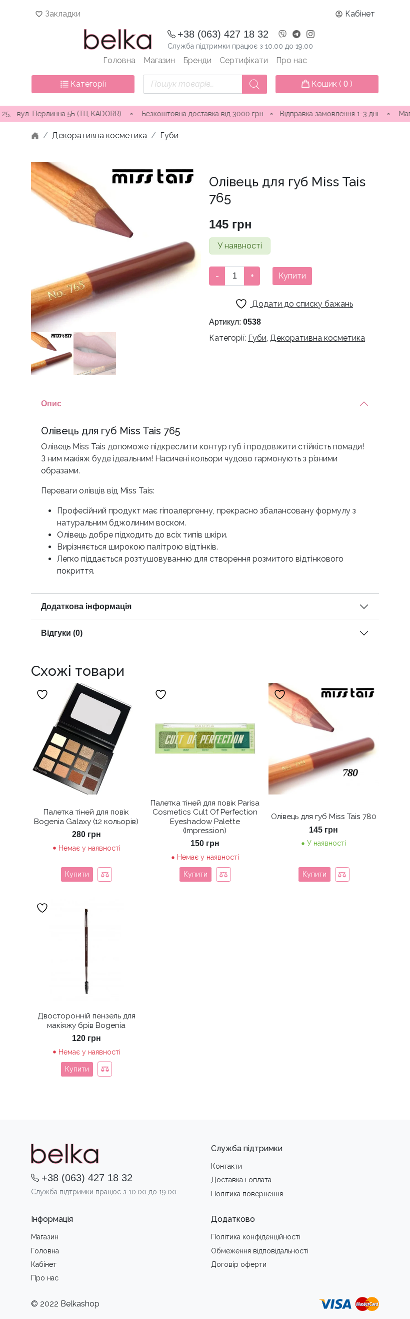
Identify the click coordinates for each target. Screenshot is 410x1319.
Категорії (87, 84)
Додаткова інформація (86, 606)
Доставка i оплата (241, 1180)
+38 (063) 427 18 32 (223, 34)
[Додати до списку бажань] (43, 694)
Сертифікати (244, 60)
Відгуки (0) (61, 633)
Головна (119, 60)
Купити (292, 276)
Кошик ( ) (331, 84)
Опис (51, 403)
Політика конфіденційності (255, 1237)
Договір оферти (238, 1264)
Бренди (197, 60)
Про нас (291, 60)
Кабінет (360, 14)
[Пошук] (254, 84)
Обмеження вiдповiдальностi (259, 1251)
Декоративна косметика (99, 135)
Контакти (226, 1166)
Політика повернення (247, 1194)
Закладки (62, 14)
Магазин (159, 60)
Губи (169, 135)
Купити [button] (314, 874)
